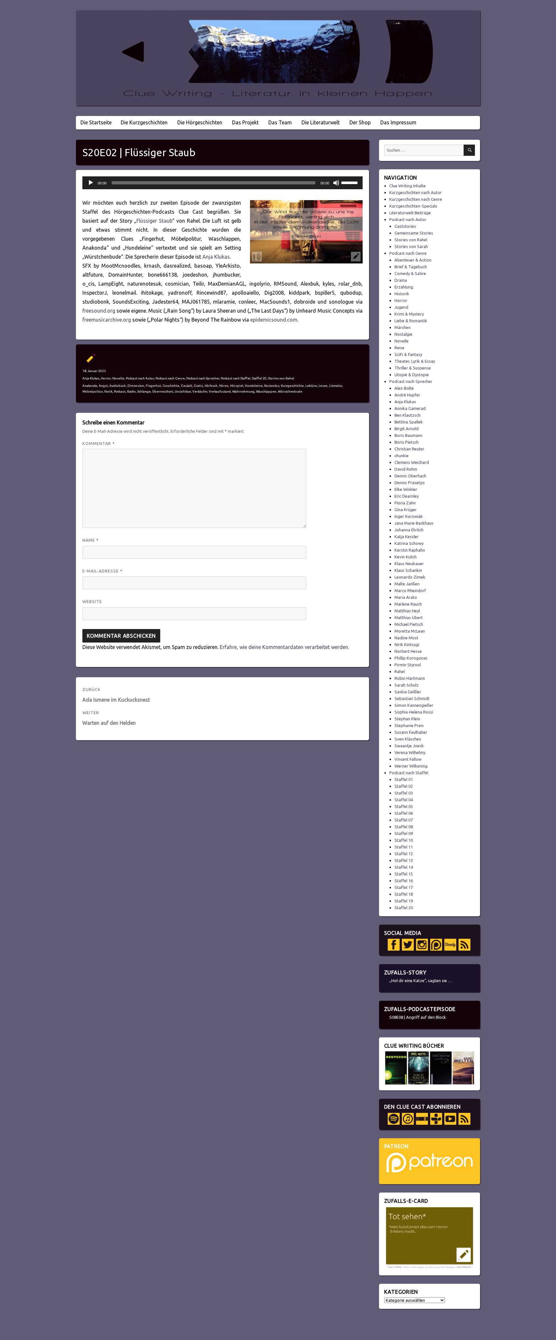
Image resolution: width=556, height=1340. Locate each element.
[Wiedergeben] (91, 183)
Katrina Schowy (408, 543)
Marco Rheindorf (410, 590)
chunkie (401, 455)
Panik (108, 391)
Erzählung (403, 287)
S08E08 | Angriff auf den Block (417, 1017)
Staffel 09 (403, 833)
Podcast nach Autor (140, 378)
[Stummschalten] (336, 183)
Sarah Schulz (406, 685)
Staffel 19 (403, 901)
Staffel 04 (403, 799)
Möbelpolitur (92, 391)
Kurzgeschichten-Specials (413, 206)
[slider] (350, 182)
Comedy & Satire (410, 273)
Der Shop (360, 122)
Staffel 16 (403, 880)
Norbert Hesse (408, 651)
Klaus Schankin (408, 570)
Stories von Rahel (281, 378)
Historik (401, 293)
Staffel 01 (403, 779)
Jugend (401, 307)
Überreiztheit (162, 391)
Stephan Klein (407, 718)
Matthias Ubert (408, 617)
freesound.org (98, 311)
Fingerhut (153, 385)
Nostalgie (403, 334)
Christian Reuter (409, 449)
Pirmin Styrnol (407, 664)
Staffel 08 (403, 826)
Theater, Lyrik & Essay (414, 361)
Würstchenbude (290, 391)
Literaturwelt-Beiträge (410, 212)
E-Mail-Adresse (102, 571)
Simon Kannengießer (413, 705)
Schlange (144, 391)
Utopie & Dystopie (411, 374)
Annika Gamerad (410, 408)
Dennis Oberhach (410, 476)
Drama (400, 280)
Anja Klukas (216, 257)
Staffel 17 (403, 887)
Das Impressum (398, 122)
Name (90, 540)
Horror (106, 378)
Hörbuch (211, 385)
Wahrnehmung (243, 391)
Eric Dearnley (406, 496)
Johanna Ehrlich (408, 530)
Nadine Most (406, 637)
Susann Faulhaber (410, 732)
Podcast (119, 391)
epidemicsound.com (273, 320)
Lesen (323, 385)
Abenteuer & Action (412, 260)
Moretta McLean (409, 631)
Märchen (402, 327)
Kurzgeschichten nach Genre (415, 199)
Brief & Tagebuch (410, 266)
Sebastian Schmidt (412, 698)
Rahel (399, 671)
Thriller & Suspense (412, 368)
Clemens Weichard (411, 462)
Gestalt (186, 385)
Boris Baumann (408, 435)
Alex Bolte (404, 388)
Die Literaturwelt (320, 122)
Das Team (280, 122)
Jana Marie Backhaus (413, 523)
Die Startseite (96, 122)
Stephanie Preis (409, 725)
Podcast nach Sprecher (202, 378)
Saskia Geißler (407, 691)
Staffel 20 (259, 378)
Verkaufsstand (220, 391)
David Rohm (405, 469)
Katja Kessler (406, 536)
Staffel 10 (403, 840)
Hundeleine (254, 385)
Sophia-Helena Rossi (413, 712)
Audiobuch (117, 385)
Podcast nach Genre (170, 378)
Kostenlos (271, 385)
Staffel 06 (403, 813)
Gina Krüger (405, 509)
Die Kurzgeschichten (144, 122)
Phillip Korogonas (411, 658)
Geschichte (170, 385)
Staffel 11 (403, 847)
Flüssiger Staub (154, 221)
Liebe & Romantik (410, 320)
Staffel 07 (403, 820)
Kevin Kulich (405, 557)
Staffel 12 (403, 853)
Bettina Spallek (408, 422)
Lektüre (311, 385)
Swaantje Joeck (409, 745)
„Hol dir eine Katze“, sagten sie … (420, 980)
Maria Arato (405, 597)
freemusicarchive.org (106, 320)
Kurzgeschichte (292, 385)
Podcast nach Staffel (235, 378)
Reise (399, 347)
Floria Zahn (405, 503)
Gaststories (405, 226)
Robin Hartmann (409, 678)
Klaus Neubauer (409, 563)
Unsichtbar (183, 391)
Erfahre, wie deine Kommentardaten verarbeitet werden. (284, 647)
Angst (103, 385)
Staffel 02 (403, 786)
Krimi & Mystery (409, 314)
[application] (222, 182)
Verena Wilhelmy (409, 752)
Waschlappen (266, 391)
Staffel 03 (403, 793)
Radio (131, 391)
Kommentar (98, 443)
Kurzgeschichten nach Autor (415, 192)
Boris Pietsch (406, 442)
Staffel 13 (403, 860)
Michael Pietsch (408, 624)
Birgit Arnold (406, 428)
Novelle (118, 378)
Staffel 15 (403, 874)
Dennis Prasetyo (409, 482)
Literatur (335, 385)
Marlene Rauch (408, 604)
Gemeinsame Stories (413, 233)
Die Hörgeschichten (199, 122)
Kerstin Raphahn (409, 550)
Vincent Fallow (408, 759)
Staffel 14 (403, 867)
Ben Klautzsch (407, 415)
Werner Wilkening (411, 766)
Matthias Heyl (407, 610)
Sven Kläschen (407, 739)
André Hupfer (407, 395)
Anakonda (89, 385)
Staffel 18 (403, 894)
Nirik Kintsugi (406, 644)
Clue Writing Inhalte (407, 185)
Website (92, 601)
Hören (223, 385)
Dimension (135, 385)
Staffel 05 (403, 806)
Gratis (198, 385)
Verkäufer (199, 391)
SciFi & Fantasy (408, 354)
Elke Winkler (405, 489)
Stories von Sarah (411, 246)
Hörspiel (236, 385)
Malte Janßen (407, 583)
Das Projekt (245, 122)
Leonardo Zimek (409, 577)
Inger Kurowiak (408, 516)
